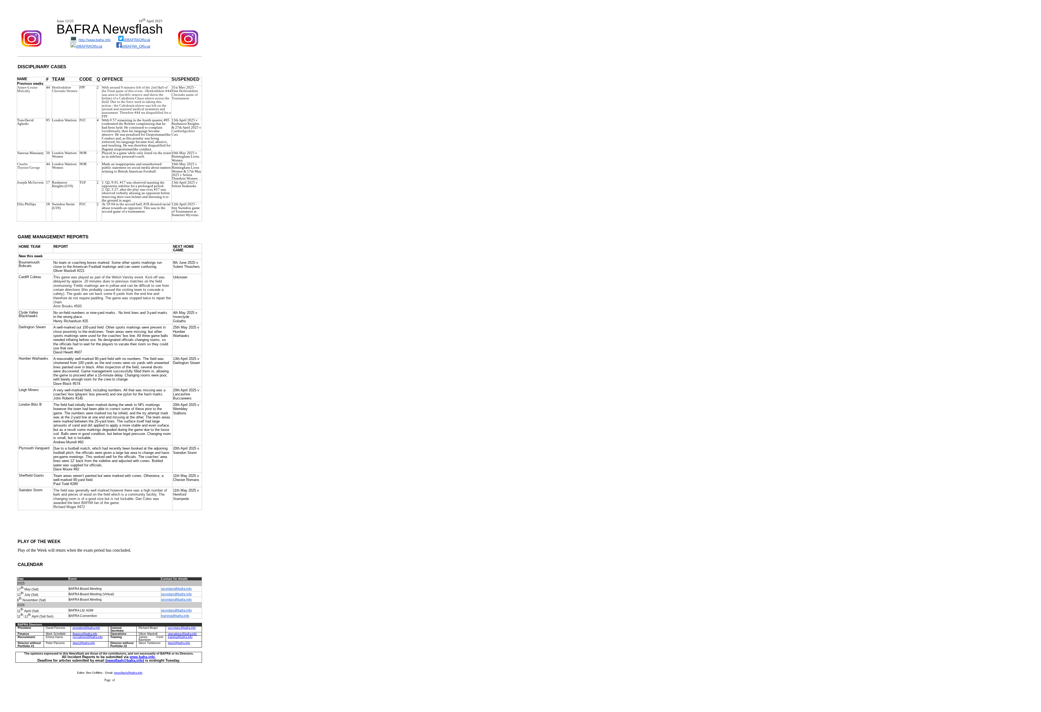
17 (19, 589)
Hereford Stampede (181, 496)
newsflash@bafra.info (125, 660)
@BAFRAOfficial (137, 40)
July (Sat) (31, 595)
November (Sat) (34, 600)
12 (19, 595)
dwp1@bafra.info (84, 643)
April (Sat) (31, 611)
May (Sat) (31, 589)
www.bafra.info (142, 657)
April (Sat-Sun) (42, 617)
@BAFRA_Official (136, 46)
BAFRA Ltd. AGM (81, 610)
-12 (25, 617)
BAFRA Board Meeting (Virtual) (91, 594)
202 (20, 583)
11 (19, 611)
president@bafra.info (86, 627)
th (22, 588)
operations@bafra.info (182, 633)
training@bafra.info (175, 616)
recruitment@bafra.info (88, 637)
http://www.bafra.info (95, 40)
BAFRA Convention (83, 616)
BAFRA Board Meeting (85, 589)
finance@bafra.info (85, 633)
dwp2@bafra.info (179, 643)
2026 (21, 605)
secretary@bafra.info (176, 589)
